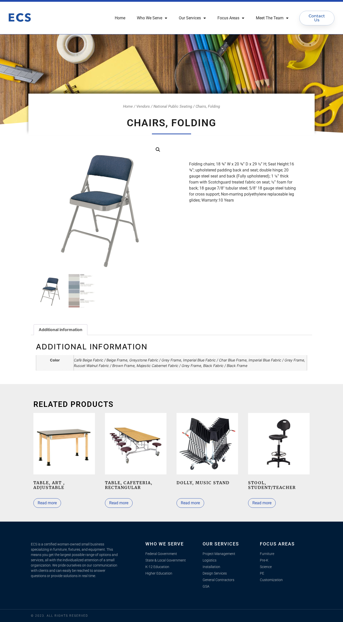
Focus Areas (228, 18)
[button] (157, 149)
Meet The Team (269, 18)
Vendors (143, 106)
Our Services (190, 18)
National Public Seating (172, 106)
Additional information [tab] (60, 329)
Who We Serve (149, 18)
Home (120, 18)
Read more (47, 503)
